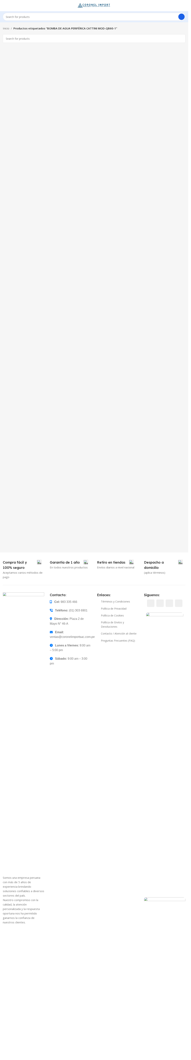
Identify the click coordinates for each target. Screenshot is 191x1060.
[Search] (181, 17)
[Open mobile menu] (4, 5)
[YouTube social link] (169, 603)
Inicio (6, 28)
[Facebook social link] (150, 603)
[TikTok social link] (178, 603)
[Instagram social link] (160, 603)
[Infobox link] (22, 565)
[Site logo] (94, 5)
